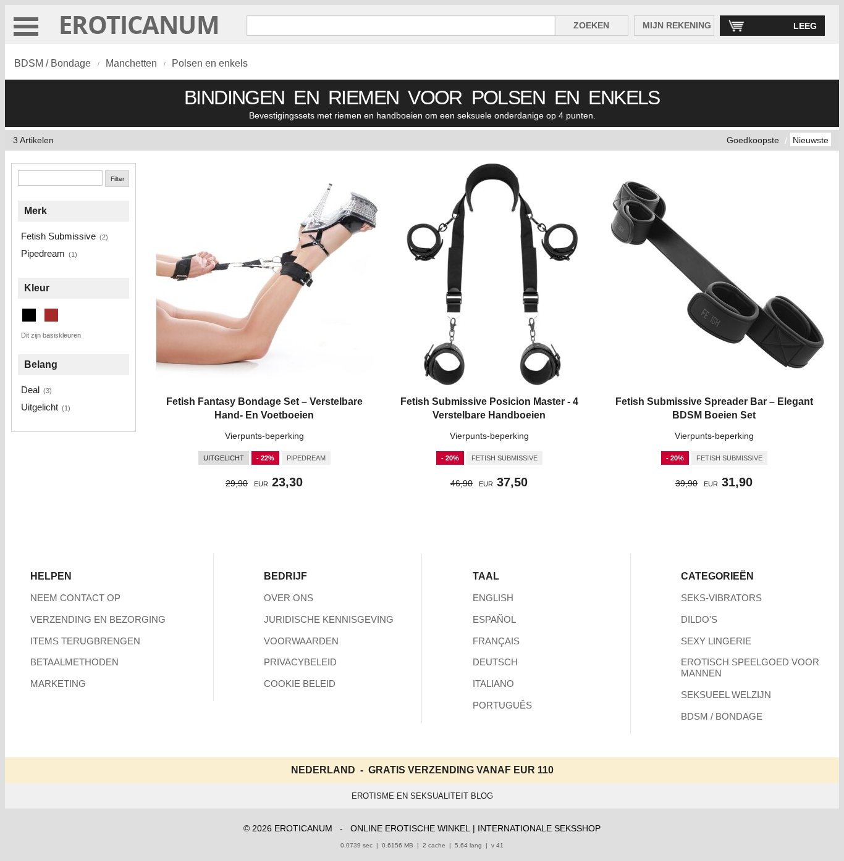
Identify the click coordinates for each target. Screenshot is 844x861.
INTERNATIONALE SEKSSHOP (539, 828)
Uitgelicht (39, 407)
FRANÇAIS (496, 641)
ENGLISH (493, 598)
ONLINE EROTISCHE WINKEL (410, 828)
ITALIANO (493, 683)
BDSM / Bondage (52, 63)
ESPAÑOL (494, 619)
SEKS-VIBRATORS (721, 598)
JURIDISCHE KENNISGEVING (329, 619)
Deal (30, 390)
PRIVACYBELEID (300, 662)
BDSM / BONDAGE (721, 716)
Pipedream (43, 253)
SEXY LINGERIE (716, 641)
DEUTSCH (495, 662)
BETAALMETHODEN (74, 662)
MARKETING (58, 683)
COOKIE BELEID (299, 683)
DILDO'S (699, 619)
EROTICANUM (139, 24)
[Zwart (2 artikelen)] (29, 315)
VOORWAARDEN (301, 641)
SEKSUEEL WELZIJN (726, 694)
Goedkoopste (753, 140)
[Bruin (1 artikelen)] (51, 315)
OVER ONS (288, 598)
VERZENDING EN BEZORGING (98, 619)
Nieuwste (811, 140)
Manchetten (131, 63)
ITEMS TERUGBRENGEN (85, 641)
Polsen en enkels (210, 63)
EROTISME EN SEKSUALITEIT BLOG (422, 796)
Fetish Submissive (58, 236)
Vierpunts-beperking (264, 436)
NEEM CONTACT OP (75, 598)
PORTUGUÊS (502, 705)
